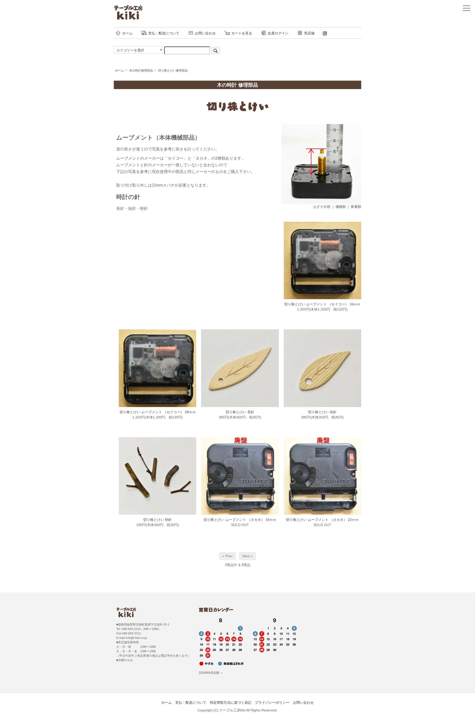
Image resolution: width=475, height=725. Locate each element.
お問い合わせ (205, 33)
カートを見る (241, 33)
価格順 (340, 207)
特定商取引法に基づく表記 (230, 702)
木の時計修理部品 (141, 70)
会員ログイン (278, 33)
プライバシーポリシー (272, 702)
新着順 (356, 207)
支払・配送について (163, 33)
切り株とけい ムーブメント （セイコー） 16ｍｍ (322, 304)
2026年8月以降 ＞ (211, 673)
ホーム (127, 33)
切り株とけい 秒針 (157, 520)
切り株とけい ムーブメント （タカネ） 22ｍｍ (322, 520)
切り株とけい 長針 (240, 412)
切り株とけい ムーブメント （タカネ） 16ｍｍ (240, 520)
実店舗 (309, 33)
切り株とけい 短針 (322, 412)
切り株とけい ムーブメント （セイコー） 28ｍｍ (157, 412)
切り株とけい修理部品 (173, 70)
